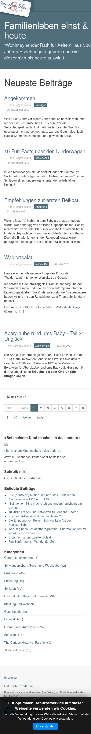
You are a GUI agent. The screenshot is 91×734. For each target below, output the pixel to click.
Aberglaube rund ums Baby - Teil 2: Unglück (43, 335)
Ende (39, 417)
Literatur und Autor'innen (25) (24, 627)
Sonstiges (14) (14, 634)
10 (15, 417)
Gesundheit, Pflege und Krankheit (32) (30, 596)
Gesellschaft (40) (15, 611)
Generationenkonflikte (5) (21, 557)
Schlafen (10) (13, 588)
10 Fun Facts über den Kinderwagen (44, 151)
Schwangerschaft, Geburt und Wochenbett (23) (36, 565)
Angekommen (19, 98)
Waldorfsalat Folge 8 (69, 307)
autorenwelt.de (14, 461)
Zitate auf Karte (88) (17, 650)
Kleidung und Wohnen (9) (21, 604)
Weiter (26, 417)
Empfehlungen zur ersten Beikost (41, 200)
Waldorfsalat (18, 257)
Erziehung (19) (14, 581)
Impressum (11, 677)
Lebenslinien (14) (16, 619)
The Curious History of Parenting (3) (28, 642)
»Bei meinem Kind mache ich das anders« (32, 450)
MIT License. (11, 696)
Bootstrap (9, 692)
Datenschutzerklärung (19, 686)
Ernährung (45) (14, 573)
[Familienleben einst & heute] (17, 6)
